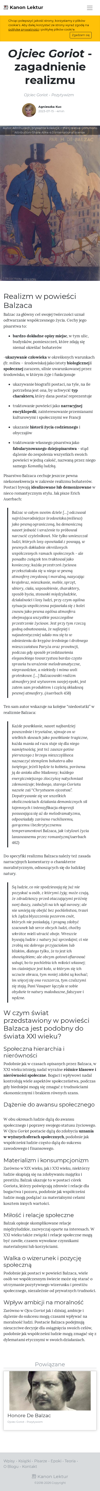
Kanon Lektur (25, 7)
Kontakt (29, 1466)
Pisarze (40, 1461)
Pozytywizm (35, 1421)
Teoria (70, 1461)
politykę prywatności (23, 29)
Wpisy (9, 1461)
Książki (24, 1461)
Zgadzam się (81, 35)
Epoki (56, 1461)
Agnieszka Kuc (50, 106)
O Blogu (11, 1466)
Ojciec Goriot (15, 1421)
